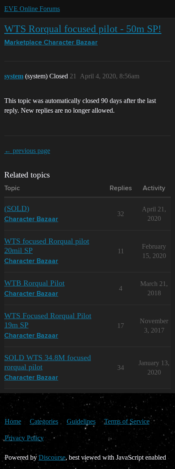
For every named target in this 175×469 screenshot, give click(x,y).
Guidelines (81, 421)
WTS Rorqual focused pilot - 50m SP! (82, 28)
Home (13, 421)
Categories (44, 421)
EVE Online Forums (32, 8)
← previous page (27, 150)
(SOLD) (16, 208)
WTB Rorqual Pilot (34, 283)
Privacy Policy (24, 437)
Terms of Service (127, 421)
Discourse (52, 457)
